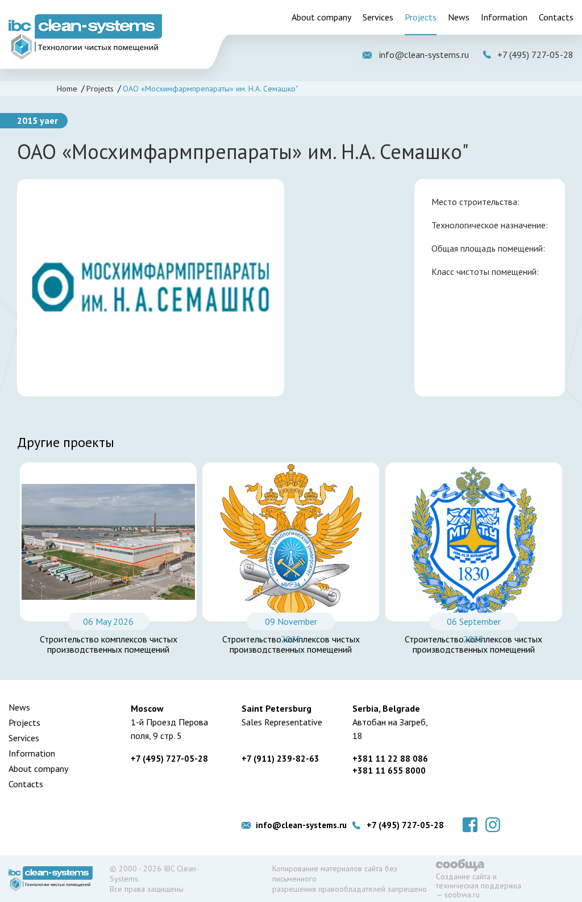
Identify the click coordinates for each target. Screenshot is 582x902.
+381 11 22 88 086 (390, 758)
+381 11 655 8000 (389, 770)
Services (378, 17)
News (458, 17)
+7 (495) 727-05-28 (535, 54)
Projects (420, 17)
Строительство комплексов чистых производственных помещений (108, 644)
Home (67, 88)
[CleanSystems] (85, 37)
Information (504, 17)
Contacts (556, 17)
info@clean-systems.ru (424, 54)
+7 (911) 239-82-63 (280, 758)
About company (321, 17)
